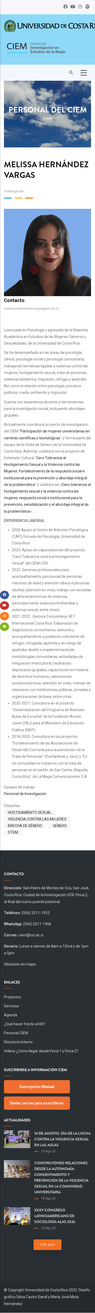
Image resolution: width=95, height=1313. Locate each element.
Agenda (10, 1015)
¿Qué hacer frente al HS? (24, 1024)
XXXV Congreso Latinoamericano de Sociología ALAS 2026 (54, 1215)
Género (60, 826)
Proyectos (12, 997)
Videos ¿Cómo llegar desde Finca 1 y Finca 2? (41, 1051)
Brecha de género (25, 826)
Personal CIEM (16, 1033)
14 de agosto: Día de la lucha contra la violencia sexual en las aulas (62, 1139)
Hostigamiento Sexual (29, 812)
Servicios (11, 1006)
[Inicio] (35, 50)
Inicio (47, 118)
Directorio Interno (18, 1042)
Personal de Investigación (25, 794)
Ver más (47, 1244)
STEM (13, 832)
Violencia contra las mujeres (37, 819)
